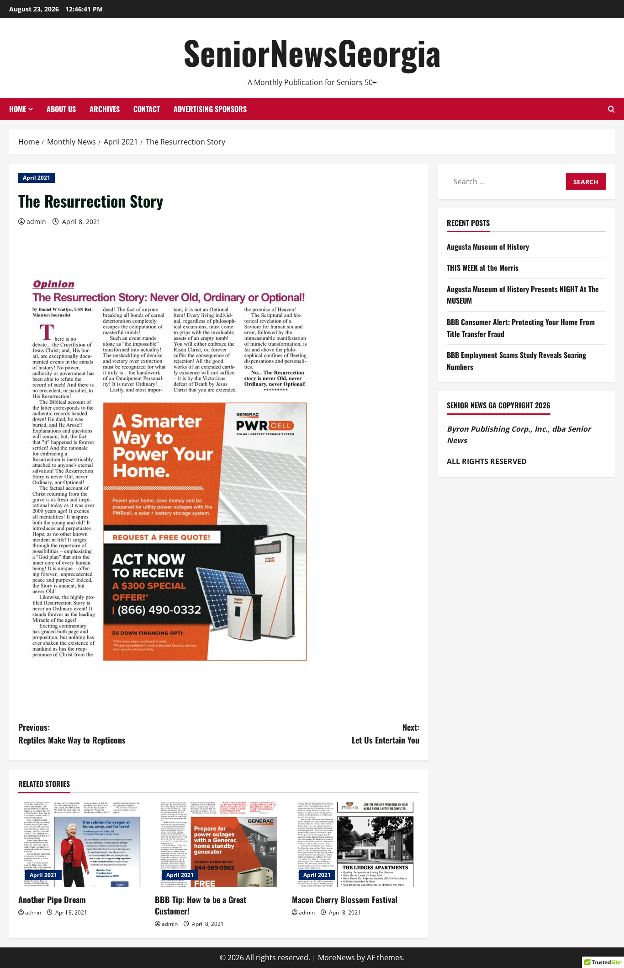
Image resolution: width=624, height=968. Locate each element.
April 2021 (36, 178)
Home (17, 108)
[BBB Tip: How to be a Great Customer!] (218, 844)
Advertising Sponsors (210, 108)
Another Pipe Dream (52, 899)
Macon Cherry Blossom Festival (344, 899)
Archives (105, 108)
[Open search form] (611, 109)
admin (36, 221)
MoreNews (336, 957)
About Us (61, 108)
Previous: (72, 733)
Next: (385, 733)
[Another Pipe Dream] (82, 844)
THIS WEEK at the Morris (482, 267)
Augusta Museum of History (488, 246)
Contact (146, 108)
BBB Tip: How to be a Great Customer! (200, 905)
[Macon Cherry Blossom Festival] (355, 844)
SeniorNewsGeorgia (312, 51)
